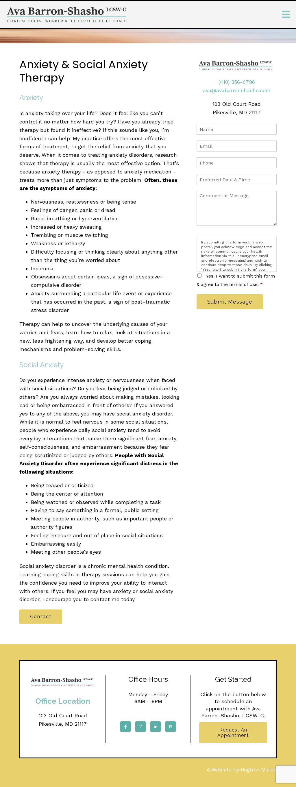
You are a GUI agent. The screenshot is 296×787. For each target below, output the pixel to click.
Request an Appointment (233, 732)
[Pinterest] (170, 726)
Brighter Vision (259, 769)
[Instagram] (140, 726)
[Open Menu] (286, 14)
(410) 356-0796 (237, 82)
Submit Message (229, 302)
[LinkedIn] (155, 726)
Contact (40, 616)
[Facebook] (125, 726)
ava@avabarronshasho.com (237, 90)
